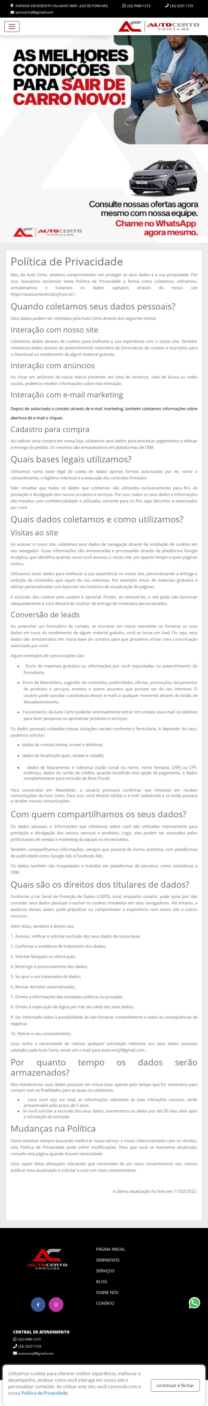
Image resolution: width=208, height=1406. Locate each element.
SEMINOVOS (107, 1260)
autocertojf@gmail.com (34, 12)
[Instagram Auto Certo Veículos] (56, 1304)
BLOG (101, 1281)
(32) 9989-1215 (138, 5)
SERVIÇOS (105, 1270)
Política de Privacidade (44, 1393)
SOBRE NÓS (107, 1292)
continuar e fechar (175, 1385)
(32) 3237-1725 (181, 5)
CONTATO (105, 1303)
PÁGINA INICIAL (110, 1249)
